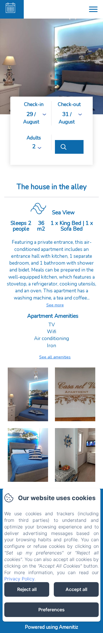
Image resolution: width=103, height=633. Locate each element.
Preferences (51, 609)
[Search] (69, 147)
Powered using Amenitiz (51, 627)
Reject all (27, 589)
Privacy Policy (19, 579)
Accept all (76, 589)
